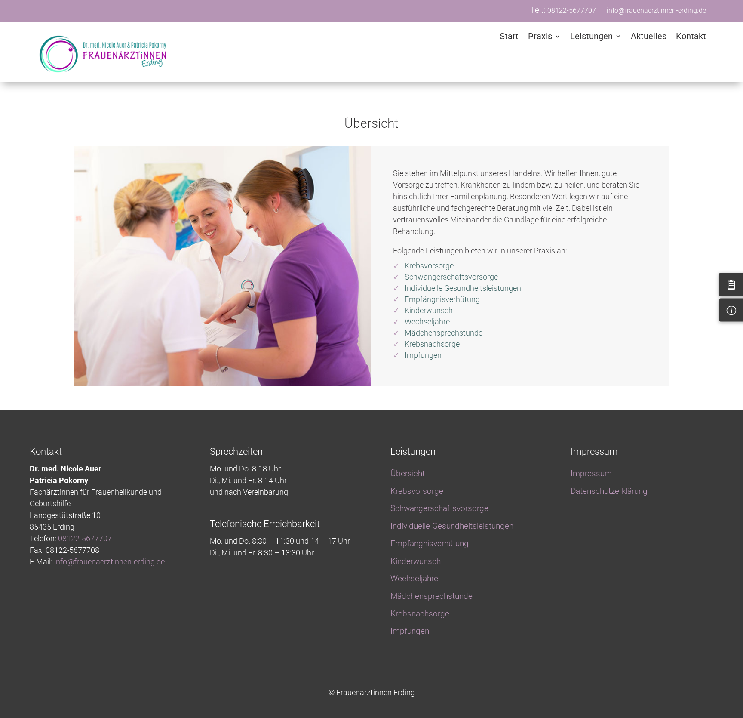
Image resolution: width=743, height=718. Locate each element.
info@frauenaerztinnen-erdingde (109, 561)
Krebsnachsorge (432, 343)
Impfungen (423, 355)
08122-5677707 (571, 10)
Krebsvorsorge (429, 265)
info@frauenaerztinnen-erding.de (656, 10)
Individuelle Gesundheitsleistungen (463, 288)
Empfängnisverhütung (442, 299)
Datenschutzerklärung (609, 491)
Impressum (591, 473)
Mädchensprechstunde (443, 332)
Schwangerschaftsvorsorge (451, 276)
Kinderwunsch (429, 310)
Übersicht (407, 473)
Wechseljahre (427, 321)
